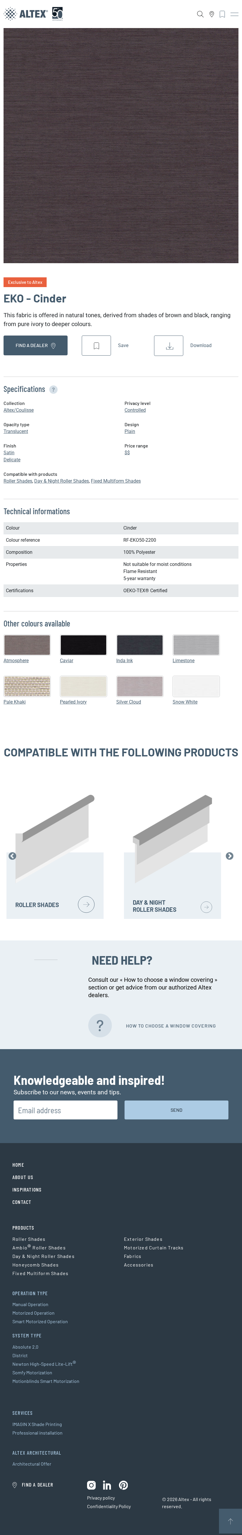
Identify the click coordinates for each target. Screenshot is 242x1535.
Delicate (12, 460)
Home (18, 1164)
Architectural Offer (31, 1463)
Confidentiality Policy (109, 1506)
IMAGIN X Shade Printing (37, 1424)
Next (229, 856)
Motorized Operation (33, 1313)
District (20, 1355)
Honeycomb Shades (35, 1264)
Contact (21, 1202)
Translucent (16, 431)
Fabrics (132, 1256)
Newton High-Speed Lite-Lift (44, 1364)
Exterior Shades (143, 1239)
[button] (52, 389)
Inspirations (27, 1189)
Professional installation (37, 1432)
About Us (23, 1177)
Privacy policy (101, 1497)
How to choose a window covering (171, 1025)
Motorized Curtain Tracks (154, 1247)
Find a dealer (32, 345)
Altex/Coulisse (19, 410)
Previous (12, 856)
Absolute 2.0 (25, 1347)
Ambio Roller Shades (39, 1247)
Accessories (138, 1264)
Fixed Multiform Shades (116, 481)
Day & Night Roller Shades (61, 481)
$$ (127, 452)
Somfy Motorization (32, 1372)
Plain (130, 431)
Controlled (135, 410)
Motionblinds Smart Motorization (45, 1381)
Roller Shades (18, 481)
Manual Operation (30, 1304)
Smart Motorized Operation (40, 1321)
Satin (9, 452)
